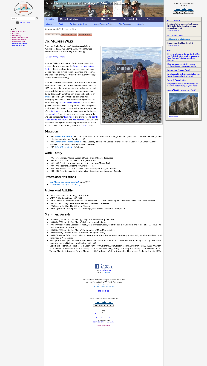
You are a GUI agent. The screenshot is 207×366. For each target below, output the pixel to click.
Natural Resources (109, 19)
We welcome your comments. (103, 313)
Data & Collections (132, 19)
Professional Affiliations (20, 38)
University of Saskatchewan (67, 141)
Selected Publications (69, 35)
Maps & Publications (69, 19)
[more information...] (173, 30)
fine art (84, 125)
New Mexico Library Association (63, 184)
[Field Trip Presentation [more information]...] (104, 8)
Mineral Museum (105, 270)
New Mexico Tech (62, 136)
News (169, 50)
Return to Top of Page (104, 325)
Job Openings (175, 35)
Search (140, 24)
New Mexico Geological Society (63, 182)
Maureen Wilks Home (52, 35)
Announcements (173, 20)
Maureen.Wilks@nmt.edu (55, 57)
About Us (50, 19)
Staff (61, 24)
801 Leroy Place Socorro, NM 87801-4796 (103, 285)
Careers (150, 19)
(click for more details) (188, 90)
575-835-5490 (103, 291)
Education (15, 34)
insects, (53, 119)
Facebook (107, 272)
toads (47, 119)
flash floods (69, 117)
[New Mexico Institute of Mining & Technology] (103, 307)
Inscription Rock (173, 116)
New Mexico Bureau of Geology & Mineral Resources (87, 3)
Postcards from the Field (176, 80)
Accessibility (108, 318)
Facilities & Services (78, 24)
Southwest (55, 111)
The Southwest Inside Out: (70, 102)
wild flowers (63, 119)
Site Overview (125, 24)
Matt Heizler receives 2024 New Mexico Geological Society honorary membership (181, 65)
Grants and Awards (18, 42)
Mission (49, 24)
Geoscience (89, 19)
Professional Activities (19, 40)
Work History (16, 36)
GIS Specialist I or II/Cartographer (178, 39)
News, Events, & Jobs (103, 24)
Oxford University (62, 147)
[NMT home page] (183, 14)
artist (47, 96)
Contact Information (19, 31)
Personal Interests (85, 35)
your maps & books (24, 22)
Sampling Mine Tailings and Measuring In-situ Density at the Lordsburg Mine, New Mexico (182, 85)
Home (45, 29)
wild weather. (78, 119)
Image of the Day (173, 90)
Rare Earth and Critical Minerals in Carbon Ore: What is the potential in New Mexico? (183, 75)
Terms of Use (99, 318)
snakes (54, 114)
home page (23, 8)
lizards (95, 117)
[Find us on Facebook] (104, 267)
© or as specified (103, 322)
